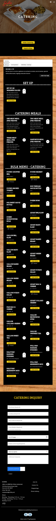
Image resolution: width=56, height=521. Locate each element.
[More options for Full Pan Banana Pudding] (47, 347)
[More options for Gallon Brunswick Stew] (47, 317)
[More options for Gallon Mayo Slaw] (24, 252)
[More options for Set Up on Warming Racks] (24, 90)
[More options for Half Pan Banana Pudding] (24, 354)
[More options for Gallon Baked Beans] (24, 266)
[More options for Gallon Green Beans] (24, 280)
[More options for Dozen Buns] (47, 202)
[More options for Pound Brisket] (47, 174)
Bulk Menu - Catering (26, 64)
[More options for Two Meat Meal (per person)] (47, 120)
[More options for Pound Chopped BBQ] (24, 174)
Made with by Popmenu (18, 519)
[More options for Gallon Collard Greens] (24, 323)
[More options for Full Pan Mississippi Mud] (47, 364)
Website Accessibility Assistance (28, 510)
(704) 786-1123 (6, 490)
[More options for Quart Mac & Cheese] (47, 286)
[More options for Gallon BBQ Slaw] (24, 237)
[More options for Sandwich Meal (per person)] (47, 141)
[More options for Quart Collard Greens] (47, 302)
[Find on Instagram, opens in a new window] (4, 503)
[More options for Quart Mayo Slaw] (47, 227)
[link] (11, 100)
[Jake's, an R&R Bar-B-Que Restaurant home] (7, 3)
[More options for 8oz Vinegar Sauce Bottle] (47, 188)
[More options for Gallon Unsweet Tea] (47, 333)
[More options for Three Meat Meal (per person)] (24, 140)
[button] (16, 95)
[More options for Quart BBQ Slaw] (47, 214)
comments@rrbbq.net (8, 492)
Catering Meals (14, 64)
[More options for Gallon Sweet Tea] (24, 337)
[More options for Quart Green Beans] (47, 255)
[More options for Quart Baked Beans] (47, 241)
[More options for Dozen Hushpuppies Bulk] (24, 219)
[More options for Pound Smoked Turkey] (24, 190)
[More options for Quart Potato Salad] (47, 272)
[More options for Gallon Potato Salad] (24, 295)
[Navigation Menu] (54, 2)
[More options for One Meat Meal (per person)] (24, 120)
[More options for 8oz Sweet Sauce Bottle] (24, 204)
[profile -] (50, 2)
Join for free (44, 75)
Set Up (6, 64)
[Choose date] (46, 437)
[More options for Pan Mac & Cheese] (24, 309)
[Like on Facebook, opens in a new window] (3, 503)
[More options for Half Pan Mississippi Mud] (24, 370)
